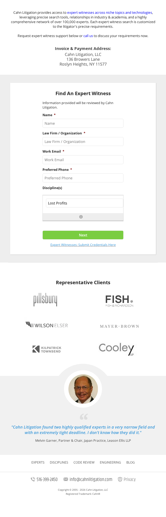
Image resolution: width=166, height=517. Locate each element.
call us (88, 35)
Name (49, 115)
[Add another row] (81, 216)
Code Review (84, 462)
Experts (38, 462)
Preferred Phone (57, 170)
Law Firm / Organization (64, 133)
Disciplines (59, 462)
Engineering (110, 462)
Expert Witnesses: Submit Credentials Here (83, 245)
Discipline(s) (52, 188)
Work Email (53, 151)
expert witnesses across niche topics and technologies (109, 12)
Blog (130, 462)
